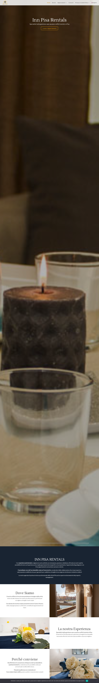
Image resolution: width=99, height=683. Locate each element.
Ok (87, 680)
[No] (97, 681)
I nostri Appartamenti (49, 28)
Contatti (71, 2)
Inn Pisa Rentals (49, 20)
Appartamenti (61, 2)
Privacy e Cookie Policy (81, 2)
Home (48, 2)
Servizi (54, 2)
